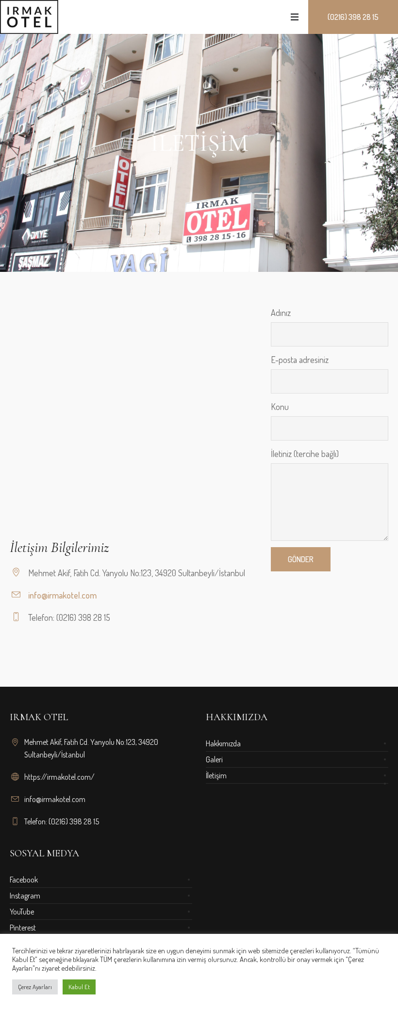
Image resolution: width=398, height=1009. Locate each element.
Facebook (24, 879)
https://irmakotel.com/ (59, 777)
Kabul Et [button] (79, 987)
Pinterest (23, 927)
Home (183, 258)
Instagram (25, 895)
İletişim (216, 775)
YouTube (22, 911)
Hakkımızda (223, 743)
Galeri (214, 759)
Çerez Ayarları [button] (35, 987)
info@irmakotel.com (62, 595)
